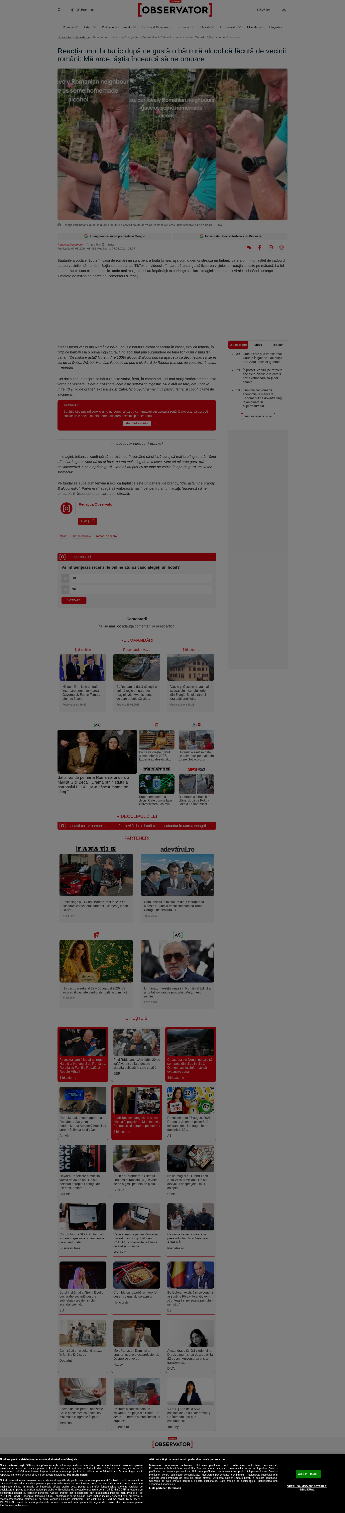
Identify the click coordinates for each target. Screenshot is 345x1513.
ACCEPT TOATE (308, 1474)
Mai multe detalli (77, 1474)
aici (123, 1492)
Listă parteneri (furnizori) (165, 1488)
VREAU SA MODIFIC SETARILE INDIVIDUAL (307, 1488)
